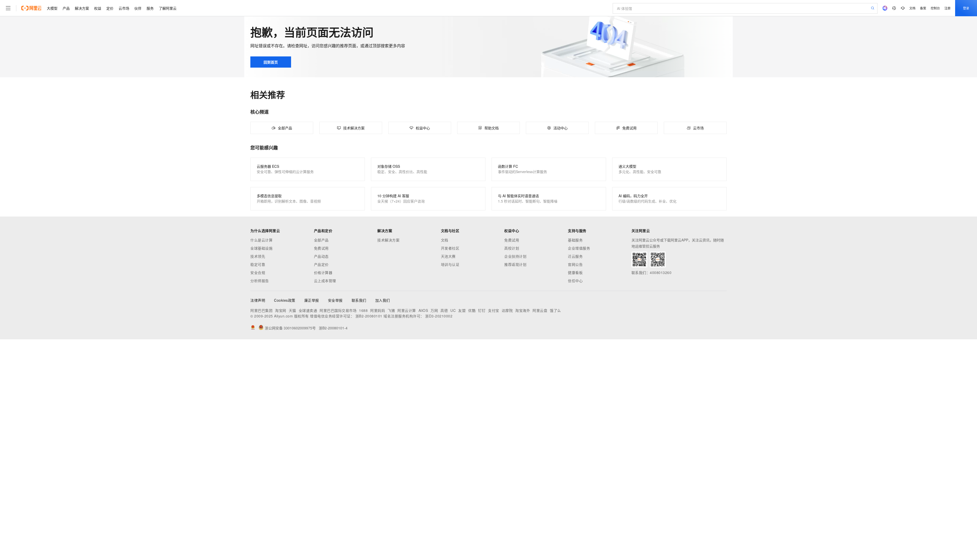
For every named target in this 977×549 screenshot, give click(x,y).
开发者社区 (450, 248)
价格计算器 (323, 272)
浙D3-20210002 (438, 315)
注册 (947, 8)
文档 (912, 8)
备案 (923, 8)
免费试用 (321, 248)
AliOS (423, 310)
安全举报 (335, 300)
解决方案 (82, 8)
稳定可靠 (257, 264)
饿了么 (555, 310)
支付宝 (493, 310)
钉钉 (481, 310)
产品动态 (321, 256)
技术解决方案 (388, 239)
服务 (150, 8)
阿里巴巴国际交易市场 (338, 310)
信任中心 (575, 280)
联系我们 (359, 300)
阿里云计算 (406, 310)
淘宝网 (280, 310)
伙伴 (137, 8)
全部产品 (321, 239)
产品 (66, 8)
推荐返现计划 (515, 264)
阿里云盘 (540, 310)
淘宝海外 (522, 310)
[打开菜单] (8, 8)
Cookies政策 (284, 300)
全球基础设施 (261, 248)
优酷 (472, 310)
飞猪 (391, 310)
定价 (109, 8)
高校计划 (511, 248)
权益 (97, 8)
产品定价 (321, 264)
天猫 (292, 310)
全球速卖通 (308, 310)
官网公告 (575, 264)
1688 (363, 310)
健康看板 (575, 272)
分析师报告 (259, 280)
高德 (444, 310)
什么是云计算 (261, 239)
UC (453, 310)
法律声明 (257, 300)
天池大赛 (448, 256)
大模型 (52, 8)
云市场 (124, 8)
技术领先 (257, 256)
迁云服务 (575, 256)
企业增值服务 (579, 248)
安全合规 (257, 272)
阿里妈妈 (377, 310)
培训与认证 (450, 264)
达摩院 (507, 310)
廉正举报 (311, 300)
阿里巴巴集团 (261, 310)
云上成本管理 (325, 280)
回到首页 (271, 62)
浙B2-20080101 (368, 315)
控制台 (935, 8)
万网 (434, 310)
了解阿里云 (168, 8)
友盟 (462, 310)
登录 (966, 8)
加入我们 (382, 300)
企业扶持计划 (515, 256)
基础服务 (575, 239)
